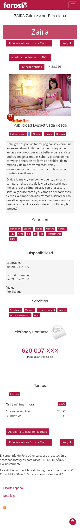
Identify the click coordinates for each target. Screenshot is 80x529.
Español (27, 228)
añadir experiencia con (29, 57)
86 (41, 233)
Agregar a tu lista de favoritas (27, 432)
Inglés (39, 228)
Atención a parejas (20, 315)
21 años (36, 134)
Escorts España (13, 488)
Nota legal (9, 495)
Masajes (29, 310)
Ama (36, 315)
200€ (62, 403)
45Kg (20, 233)
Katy (66, 43)
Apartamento (54, 233)
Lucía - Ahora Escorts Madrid (30, 43)
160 (12, 233)
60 (35, 233)
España (49, 134)
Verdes (62, 228)
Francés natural (46, 310)
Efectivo (14, 394)
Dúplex (62, 310)
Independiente (18, 134)
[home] (17, 5)
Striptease (15, 310)
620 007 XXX (40, 350)
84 (28, 233)
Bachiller (15, 228)
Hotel (13, 238)
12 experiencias (32, 67)
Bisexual (60, 134)
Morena (50, 228)
